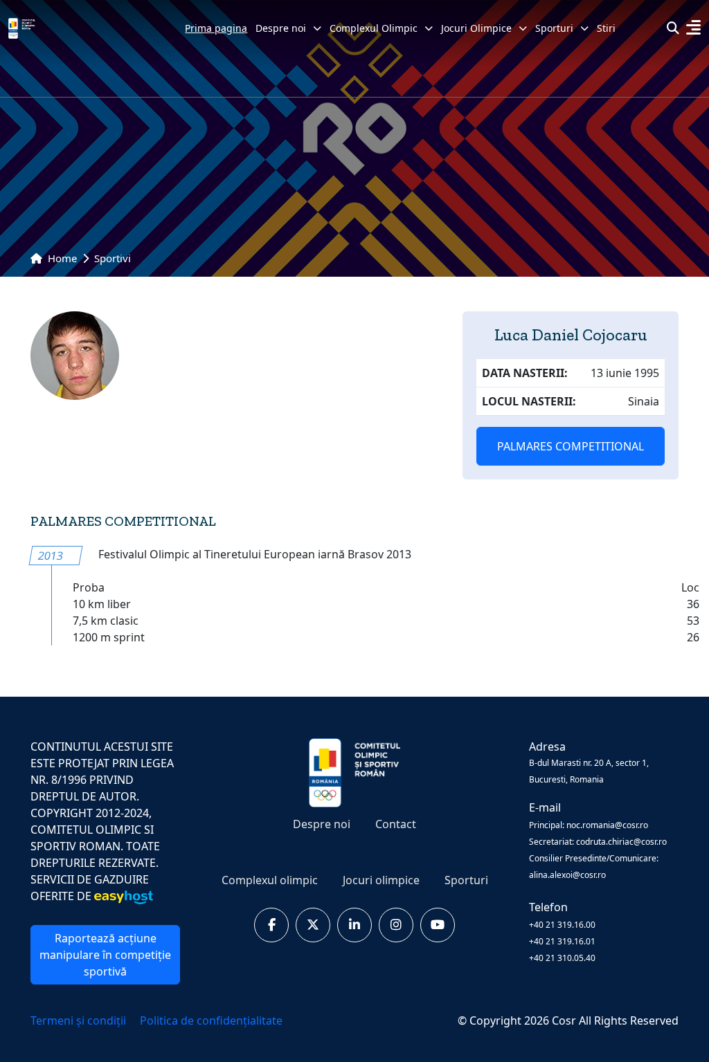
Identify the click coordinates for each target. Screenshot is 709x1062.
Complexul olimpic (270, 880)
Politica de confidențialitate (211, 1020)
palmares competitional (570, 446)
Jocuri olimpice (381, 880)
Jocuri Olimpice (476, 28)
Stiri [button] (606, 28)
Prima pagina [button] (216, 28)
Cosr (565, 1020)
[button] (693, 29)
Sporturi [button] (554, 28)
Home (61, 258)
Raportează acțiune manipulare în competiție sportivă (105, 955)
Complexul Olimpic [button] (374, 28)
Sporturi (466, 880)
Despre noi (280, 28)
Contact (395, 824)
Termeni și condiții (79, 1020)
